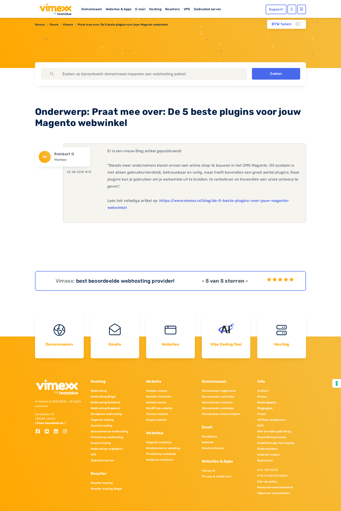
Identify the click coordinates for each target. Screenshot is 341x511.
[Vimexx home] (53, 8)
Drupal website (156, 419)
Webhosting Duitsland (105, 402)
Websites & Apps (119, 9)
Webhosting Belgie (103, 396)
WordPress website (159, 408)
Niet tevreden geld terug (274, 431)
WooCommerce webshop (163, 448)
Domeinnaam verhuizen (218, 396)
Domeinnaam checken (217, 402)
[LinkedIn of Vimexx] (57, 432)
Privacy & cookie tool (216, 476)
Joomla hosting (101, 425)
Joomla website (157, 414)
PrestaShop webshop (161, 454)
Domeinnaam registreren (219, 390)
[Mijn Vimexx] (291, 9)
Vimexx (40, 24)
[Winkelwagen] (301, 9)
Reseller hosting (102, 483)
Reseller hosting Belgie (106, 488)
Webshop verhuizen (159, 459)
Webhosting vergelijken (107, 448)
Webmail (207, 442)
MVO (260, 425)
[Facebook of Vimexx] (39, 432)
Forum (54, 24)
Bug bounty (265, 460)
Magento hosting (102, 419)
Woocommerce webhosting (109, 431)
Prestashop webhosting (107, 437)
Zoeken (276, 74)
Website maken (156, 390)
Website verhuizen (158, 396)
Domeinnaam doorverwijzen (221, 414)
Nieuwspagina (266, 402)
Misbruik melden (268, 454)
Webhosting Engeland (105, 408)
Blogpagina (264, 408)
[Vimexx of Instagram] (66, 432)
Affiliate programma (271, 419)
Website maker (156, 402)
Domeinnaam (91, 9)
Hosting (155, 9)
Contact (262, 390)
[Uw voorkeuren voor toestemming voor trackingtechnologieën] (336, 383)
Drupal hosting (101, 443)
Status (261, 396)
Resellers (172, 9)
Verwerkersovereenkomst (275, 487)
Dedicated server (207, 9)
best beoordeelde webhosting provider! (125, 281)
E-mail (140, 9)
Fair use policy (267, 481)
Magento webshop (158, 442)
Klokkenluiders (267, 448)
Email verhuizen (213, 448)
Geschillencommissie (271, 437)
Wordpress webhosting (106, 414)
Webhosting (99, 390)
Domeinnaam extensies (218, 408)
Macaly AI (208, 470)
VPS (187, 9)
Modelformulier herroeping (275, 443)
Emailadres (209, 436)
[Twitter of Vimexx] (48, 432)
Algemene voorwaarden (273, 493)
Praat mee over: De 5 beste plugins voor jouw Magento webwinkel (123, 24)
